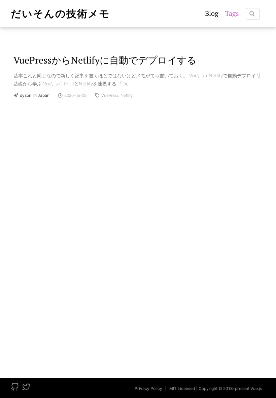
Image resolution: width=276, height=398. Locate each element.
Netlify (126, 95)
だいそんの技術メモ (60, 13)
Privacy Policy (148, 388)
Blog (211, 13)
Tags (232, 13)
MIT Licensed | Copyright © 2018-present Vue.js (215, 388)
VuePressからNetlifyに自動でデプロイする (105, 60)
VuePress (110, 95)
